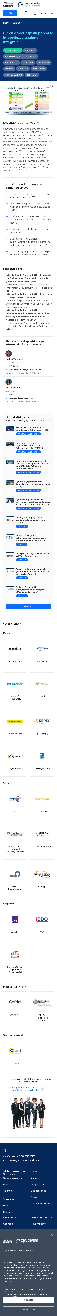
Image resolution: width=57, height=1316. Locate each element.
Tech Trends (39, 68)
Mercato (9, 68)
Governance (43, 62)
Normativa (23, 68)
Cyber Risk (28, 62)
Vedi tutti (28, 606)
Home (6, 23)
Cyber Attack (11, 62)
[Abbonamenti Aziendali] (43, 1089)
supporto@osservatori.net (21, 398)
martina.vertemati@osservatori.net (25, 369)
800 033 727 (15, 394)
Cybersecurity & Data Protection (20, 56)
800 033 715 (14, 366)
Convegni (17, 23)
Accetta (29, 1300)
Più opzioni (28, 1309)
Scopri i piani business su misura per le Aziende (25, 1089)
